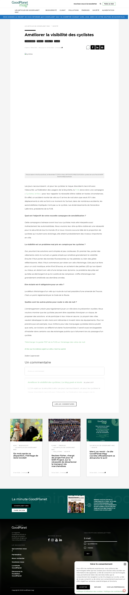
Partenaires (16, 555)
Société (96, 10)
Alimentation (108, 10)
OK (88, 553)
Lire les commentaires (64, 404)
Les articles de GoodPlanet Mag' (37, 26)
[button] (125, 564)
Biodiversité (51, 10)
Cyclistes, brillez (33, 194)
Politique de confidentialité (114, 591)
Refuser (97, 587)
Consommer (30, 41)
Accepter (83, 587)
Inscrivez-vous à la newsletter (85, 4)
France (40, 41)
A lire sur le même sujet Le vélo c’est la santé (45, 349)
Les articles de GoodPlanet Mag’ (27, 11)
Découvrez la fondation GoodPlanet (17, 574)
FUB (77, 190)
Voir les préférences (115, 587)
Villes (57, 41)
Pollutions (74, 10)
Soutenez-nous (18, 562)
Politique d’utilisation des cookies (89, 591)
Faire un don (109, 4)
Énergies (85, 10)
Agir (15, 445)
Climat (63, 10)
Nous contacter (18, 558)
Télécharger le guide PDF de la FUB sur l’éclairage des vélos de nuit (55, 342)
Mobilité (48, 41)
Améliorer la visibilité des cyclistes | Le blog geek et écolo (55, 382)
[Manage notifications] (124, 590)
